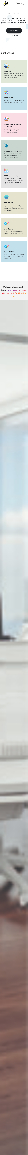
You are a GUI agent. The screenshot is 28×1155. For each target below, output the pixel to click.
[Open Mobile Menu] (25, 3)
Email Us (19, 4)
